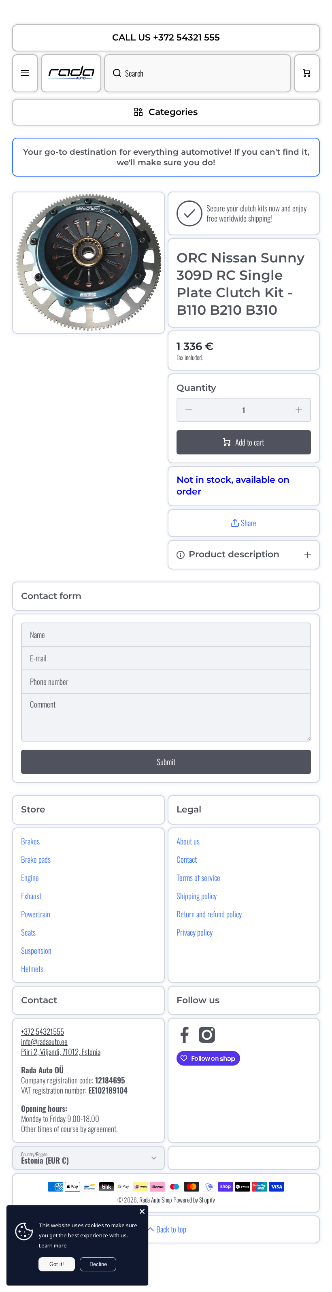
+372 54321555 (42, 1031)
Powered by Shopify (194, 1200)
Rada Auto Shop (155, 1200)
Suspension (36, 950)
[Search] (112, 73)
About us (188, 840)
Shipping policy (197, 895)
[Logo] (71, 73)
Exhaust (31, 895)
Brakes (30, 840)
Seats (28, 932)
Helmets (32, 968)
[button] (243, 523)
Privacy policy (195, 932)
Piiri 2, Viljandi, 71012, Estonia (60, 1051)
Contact (187, 859)
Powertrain (35, 913)
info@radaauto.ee (44, 1041)
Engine (30, 877)
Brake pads (36, 859)
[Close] (142, 1211)
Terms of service (198, 877)
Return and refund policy (209, 913)
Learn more (53, 1245)
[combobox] (197, 73)
